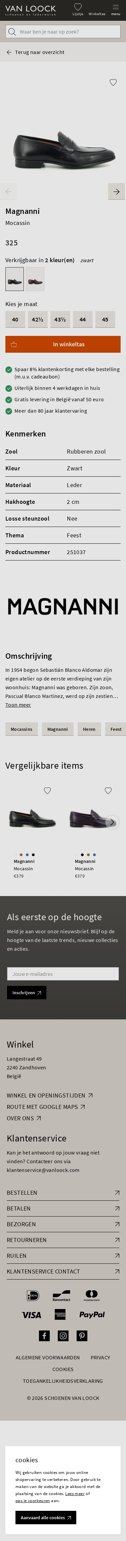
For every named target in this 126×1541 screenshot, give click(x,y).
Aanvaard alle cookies (43, 1518)
